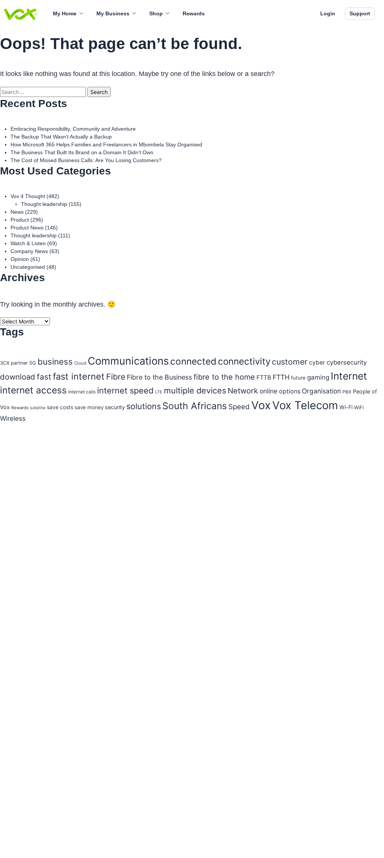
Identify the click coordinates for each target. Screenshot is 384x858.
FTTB (263, 377)
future (298, 378)
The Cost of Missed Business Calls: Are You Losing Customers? (86, 160)
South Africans (194, 405)
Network (243, 390)
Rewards (194, 13)
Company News (29, 251)
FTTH (281, 377)
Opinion (19, 259)
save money (89, 407)
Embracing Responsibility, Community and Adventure (73, 129)
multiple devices (195, 390)
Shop (156, 13)
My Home (64, 13)
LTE (158, 392)
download (17, 376)
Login (327, 13)
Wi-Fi (345, 407)
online (269, 391)
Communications (128, 361)
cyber (317, 362)
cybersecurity (347, 362)
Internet (349, 376)
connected (193, 361)
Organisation (321, 391)
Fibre (115, 376)
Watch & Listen (28, 243)
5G (32, 363)
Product (19, 220)
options (289, 391)
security (115, 407)
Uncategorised (27, 267)
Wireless (13, 418)
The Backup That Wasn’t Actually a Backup (61, 137)
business (55, 361)
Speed (239, 406)
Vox (261, 405)
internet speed (125, 390)
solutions (143, 406)
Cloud (80, 363)
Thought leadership (44, 204)
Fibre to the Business (159, 377)
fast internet (79, 376)
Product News (27, 228)
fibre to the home (224, 376)
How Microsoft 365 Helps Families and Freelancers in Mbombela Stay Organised (106, 144)
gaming (318, 377)
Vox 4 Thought (27, 196)
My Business (112, 13)
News (17, 212)
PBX (346, 392)
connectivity (244, 361)
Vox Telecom (305, 405)
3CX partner (14, 363)
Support (360, 13)
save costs (60, 407)
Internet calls (82, 392)
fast (44, 376)
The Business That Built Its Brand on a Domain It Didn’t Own (81, 152)
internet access (33, 390)
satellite (37, 407)
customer (290, 361)
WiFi (359, 407)
